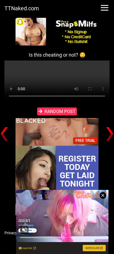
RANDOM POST (60, 111)
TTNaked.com (21, 8)
